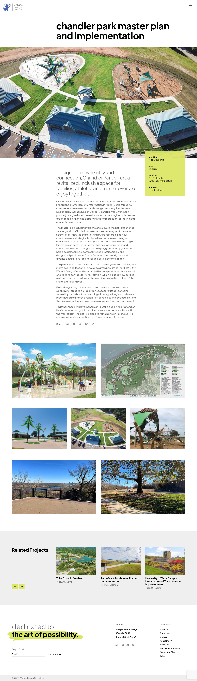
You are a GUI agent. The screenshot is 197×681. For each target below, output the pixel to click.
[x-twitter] (80, 324)
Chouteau (165, 633)
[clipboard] (92, 324)
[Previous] (15, 586)
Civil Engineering (156, 178)
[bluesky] (86, 324)
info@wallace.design (126, 629)
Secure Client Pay (124, 637)
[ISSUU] (133, 645)
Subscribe (52, 654)
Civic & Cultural (156, 190)
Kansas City (166, 640)
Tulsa (162, 656)
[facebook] (74, 324)
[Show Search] (184, 5)
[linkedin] (67, 324)
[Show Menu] (191, 5)
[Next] (22, 586)
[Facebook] (127, 645)
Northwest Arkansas (170, 648)
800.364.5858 (123, 633)
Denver (163, 637)
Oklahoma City (167, 652)
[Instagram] (122, 645)
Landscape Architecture (160, 180)
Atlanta (164, 629)
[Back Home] (8, 7)
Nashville (164, 644)
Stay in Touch (18, 649)
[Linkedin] (117, 645)
